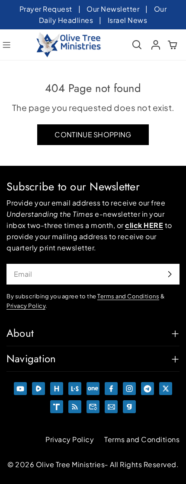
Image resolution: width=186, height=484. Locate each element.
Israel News (128, 20)
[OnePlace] (93, 388)
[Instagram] (129, 388)
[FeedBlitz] (74, 406)
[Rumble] (38, 388)
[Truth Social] (56, 406)
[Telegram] (147, 388)
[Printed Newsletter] (93, 406)
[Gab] (129, 406)
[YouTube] (20, 388)
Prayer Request (45, 8)
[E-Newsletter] (111, 406)
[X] (165, 388)
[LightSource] (74, 388)
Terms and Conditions (142, 439)
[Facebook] (111, 388)
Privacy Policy (69, 439)
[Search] (137, 45)
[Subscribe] (169, 274)
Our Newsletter (113, 8)
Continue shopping (93, 134)
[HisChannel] (56, 388)
